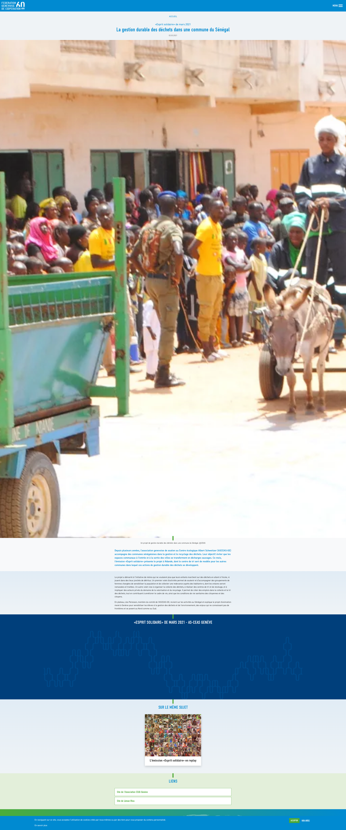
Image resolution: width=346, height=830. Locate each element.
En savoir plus (41, 825)
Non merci (306, 820)
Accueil (173, 16)
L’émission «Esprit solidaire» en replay (173, 760)
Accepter (294, 820)
